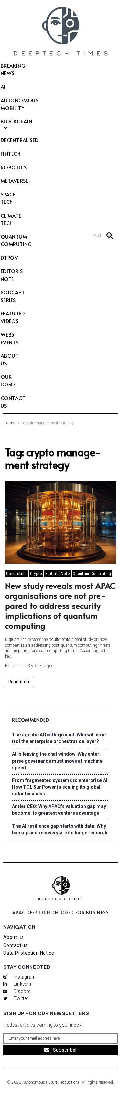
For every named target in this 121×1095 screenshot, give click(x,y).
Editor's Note (57, 573)
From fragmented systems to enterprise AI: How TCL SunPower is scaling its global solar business (60, 787)
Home (8, 423)
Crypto (36, 573)
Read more (19, 681)
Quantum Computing (92, 573)
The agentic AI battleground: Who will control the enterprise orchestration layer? (59, 738)
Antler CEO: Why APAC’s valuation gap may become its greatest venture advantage (59, 810)
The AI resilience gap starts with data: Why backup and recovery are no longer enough (59, 829)
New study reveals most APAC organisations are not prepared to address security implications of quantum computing (60, 605)
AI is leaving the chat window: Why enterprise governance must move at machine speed (57, 760)
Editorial (13, 665)
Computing (16, 573)
